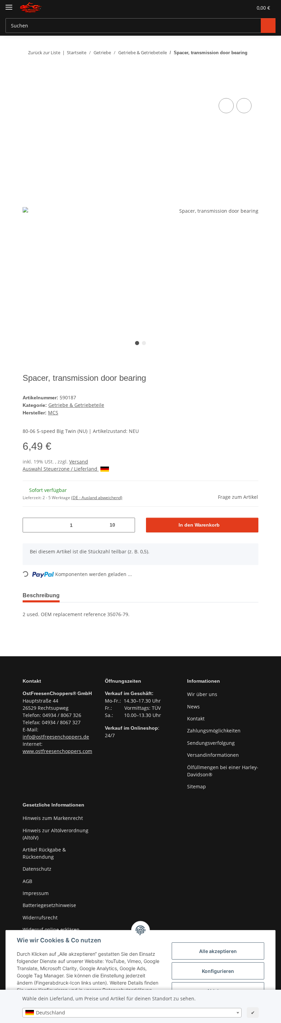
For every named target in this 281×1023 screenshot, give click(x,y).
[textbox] (132, 1012)
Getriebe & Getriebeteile (76, 404)
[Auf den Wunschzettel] (244, 105)
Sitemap (196, 785)
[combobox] (132, 1013)
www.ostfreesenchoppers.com (57, 749)
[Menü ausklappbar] (8, 4)
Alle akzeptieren (218, 951)
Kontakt (196, 717)
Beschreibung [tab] (42, 594)
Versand (78, 460)
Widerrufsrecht (40, 916)
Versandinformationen (213, 754)
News (193, 705)
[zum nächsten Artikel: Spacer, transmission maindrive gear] (251, 66)
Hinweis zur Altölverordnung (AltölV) (55, 833)
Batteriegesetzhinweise (49, 904)
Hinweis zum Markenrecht (53, 817)
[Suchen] (268, 25)
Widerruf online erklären (51, 928)
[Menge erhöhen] (127, 524)
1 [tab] (137, 343)
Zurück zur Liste (43, 52)
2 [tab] (144, 343)
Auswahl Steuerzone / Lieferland (61, 468)
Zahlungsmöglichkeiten (214, 729)
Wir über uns (202, 693)
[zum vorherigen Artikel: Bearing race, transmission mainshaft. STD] (237, 66)
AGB (27, 880)
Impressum (36, 892)
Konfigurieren (218, 971)
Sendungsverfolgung (211, 742)
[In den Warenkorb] (28, 89)
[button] (214, 7)
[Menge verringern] (30, 524)
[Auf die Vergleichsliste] (226, 105)
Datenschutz (37, 868)
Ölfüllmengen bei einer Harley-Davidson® (222, 770)
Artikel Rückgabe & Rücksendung (44, 852)
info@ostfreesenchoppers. (53, 735)
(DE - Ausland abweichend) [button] (96, 496)
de (86, 735)
